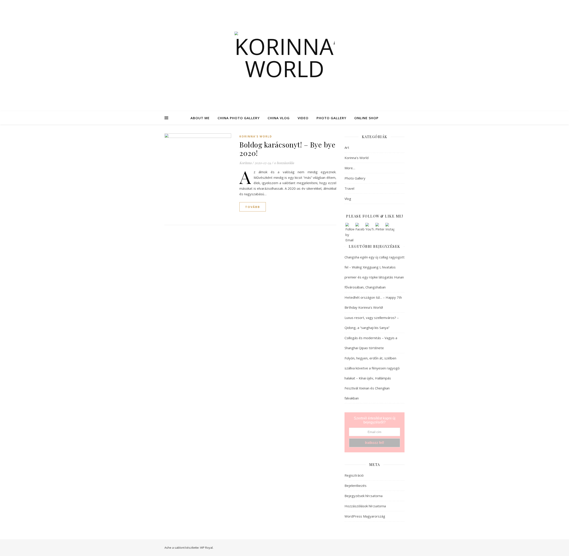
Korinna (245, 163)
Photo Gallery (355, 178)
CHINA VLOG (279, 118)
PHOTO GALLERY (331, 118)
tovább (252, 207)
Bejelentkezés (356, 485)
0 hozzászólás (284, 163)
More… (350, 168)
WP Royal (206, 548)
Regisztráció (354, 475)
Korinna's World (255, 136)
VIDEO (303, 118)
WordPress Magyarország (365, 516)
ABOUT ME (200, 118)
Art (347, 147)
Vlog (348, 198)
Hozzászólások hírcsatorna (365, 506)
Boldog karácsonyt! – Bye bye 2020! (287, 149)
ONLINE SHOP (366, 118)
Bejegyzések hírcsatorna (364, 496)
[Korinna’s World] (284, 56)
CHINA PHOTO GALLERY (239, 118)
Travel (349, 188)
